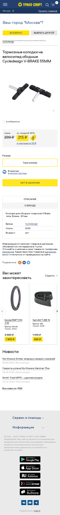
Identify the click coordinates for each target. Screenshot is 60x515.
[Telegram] (36, 502)
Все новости (9, 388)
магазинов (8, 251)
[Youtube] (30, 502)
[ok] (20, 262)
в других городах (17, 173)
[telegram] (28, 262)
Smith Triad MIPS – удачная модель (22, 377)
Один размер (30, 162)
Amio (37, 510)
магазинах (50, 251)
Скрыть (50, 275)
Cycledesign (31, 223)
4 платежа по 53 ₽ (26, 143)
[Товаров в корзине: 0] (53, 5)
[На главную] (30, 4)
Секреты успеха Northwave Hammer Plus (26, 368)
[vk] (24, 262)
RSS (20, 388)
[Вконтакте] (23, 502)
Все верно (16, 32)
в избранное (13, 121)
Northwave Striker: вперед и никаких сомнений (28, 358)
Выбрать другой (44, 32)
